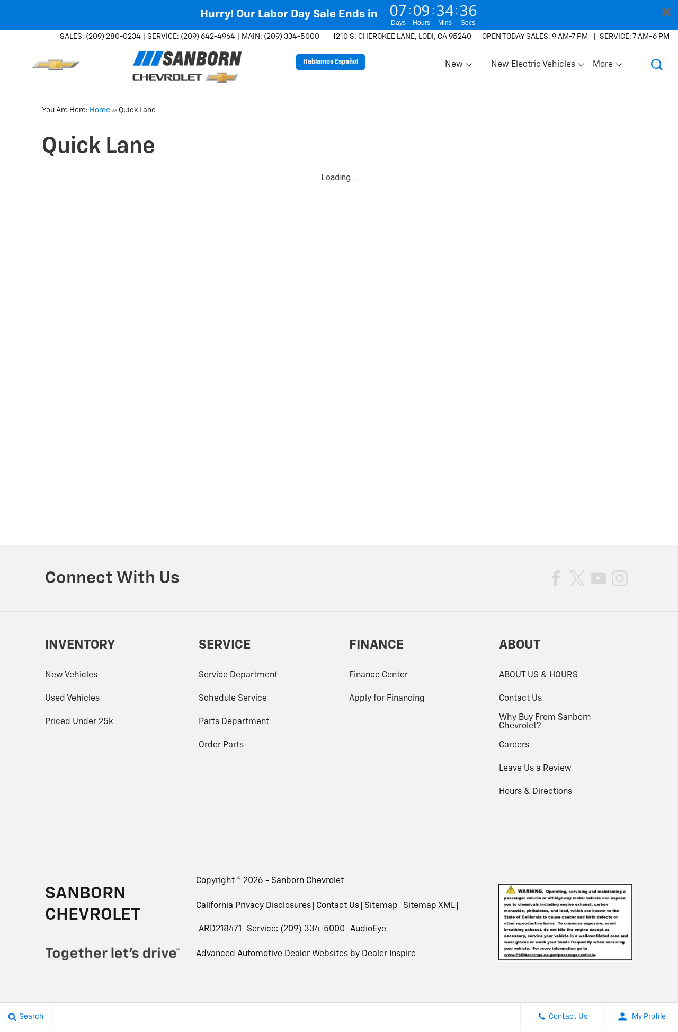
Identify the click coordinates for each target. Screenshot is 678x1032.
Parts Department (234, 722)
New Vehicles (71, 675)
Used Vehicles (72, 698)
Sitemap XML (429, 906)
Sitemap (381, 906)
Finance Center (378, 675)
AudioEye (368, 929)
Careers (514, 745)
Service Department (238, 675)
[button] (657, 64)
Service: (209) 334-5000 (296, 929)
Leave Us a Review (535, 768)
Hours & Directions (535, 792)
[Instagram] (620, 578)
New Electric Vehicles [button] (532, 66)
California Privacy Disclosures (253, 906)
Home (100, 110)
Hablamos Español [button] (330, 62)
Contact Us (520, 698)
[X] (577, 578)
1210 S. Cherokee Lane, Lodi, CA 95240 (402, 36)
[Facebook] (556, 578)
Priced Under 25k (79, 722)
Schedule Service (233, 698)
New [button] (455, 66)
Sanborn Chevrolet (307, 881)
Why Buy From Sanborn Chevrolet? (545, 721)
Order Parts (221, 745)
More (603, 66)
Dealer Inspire (389, 954)
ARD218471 (220, 929)
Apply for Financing (387, 698)
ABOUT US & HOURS (538, 675)
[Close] (666, 11)
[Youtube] (598, 578)
